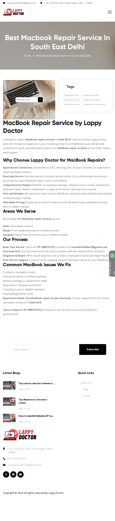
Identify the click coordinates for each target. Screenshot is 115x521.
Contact (86, 395)
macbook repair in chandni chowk (94, 104)
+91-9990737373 (16, 458)
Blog (85, 389)
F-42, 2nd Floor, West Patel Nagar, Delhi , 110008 (68, 3)
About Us (86, 383)
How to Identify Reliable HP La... (36, 416)
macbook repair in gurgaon (91, 100)
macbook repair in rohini (72, 104)
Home (27, 55)
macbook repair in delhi (71, 95)
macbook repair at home (91, 95)
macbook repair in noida (72, 100)
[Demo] (20, 434)
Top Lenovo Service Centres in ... (37, 383)
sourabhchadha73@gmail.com (21, 3)
